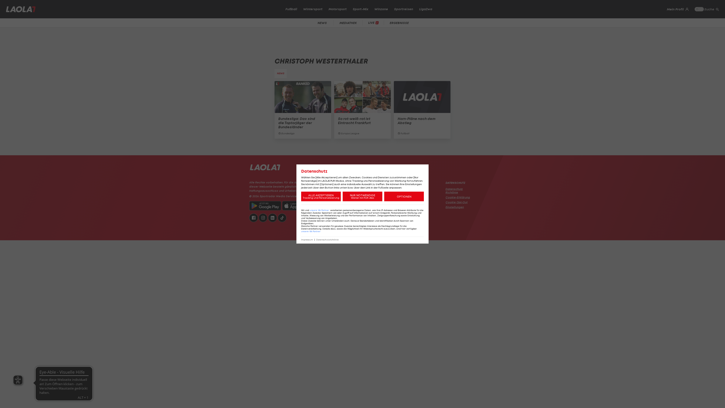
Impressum (307, 240)
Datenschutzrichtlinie (327, 240)
